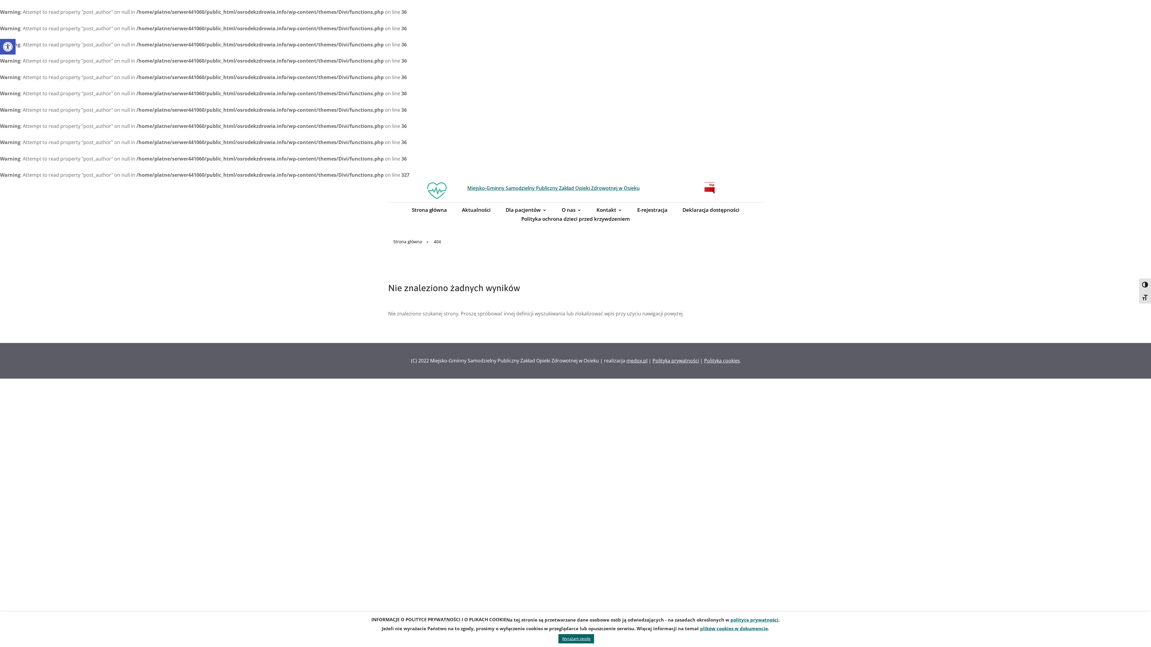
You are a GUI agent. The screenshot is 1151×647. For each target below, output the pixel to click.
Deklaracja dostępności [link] (711, 210)
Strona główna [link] (429, 210)
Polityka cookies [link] (722, 360)
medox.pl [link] (636, 360)
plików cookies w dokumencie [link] (734, 628)
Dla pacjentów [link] (523, 210)
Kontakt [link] (606, 210)
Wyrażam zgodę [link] (576, 638)
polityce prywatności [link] (754, 620)
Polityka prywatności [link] (676, 360)
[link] (8, 47)
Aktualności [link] (476, 210)
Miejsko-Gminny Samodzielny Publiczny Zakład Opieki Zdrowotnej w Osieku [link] (553, 188)
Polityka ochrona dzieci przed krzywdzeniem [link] (575, 219)
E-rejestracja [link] (652, 210)
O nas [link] (569, 210)
